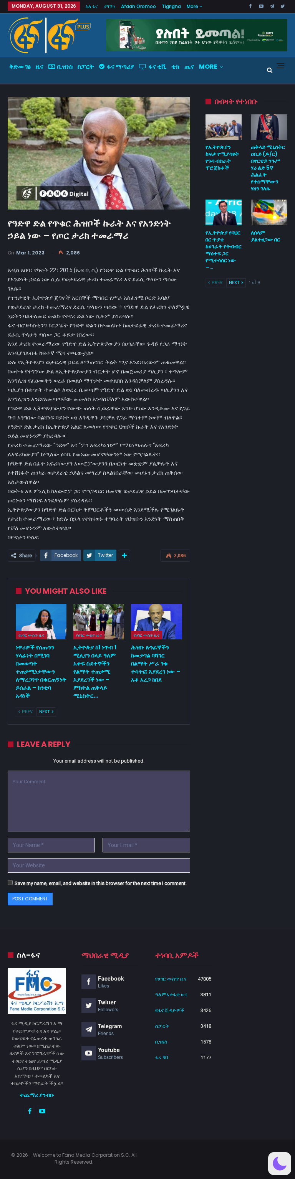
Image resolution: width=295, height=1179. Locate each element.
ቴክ (175, 66)
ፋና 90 (161, 1057)
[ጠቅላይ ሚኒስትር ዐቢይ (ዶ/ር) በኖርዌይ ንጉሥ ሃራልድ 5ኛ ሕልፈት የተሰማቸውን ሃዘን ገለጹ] (269, 127)
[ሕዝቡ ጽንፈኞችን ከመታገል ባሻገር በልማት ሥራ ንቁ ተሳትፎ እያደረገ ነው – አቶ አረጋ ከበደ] (156, 622)
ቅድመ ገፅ (20, 66)
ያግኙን (109, 6)
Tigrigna (171, 6)
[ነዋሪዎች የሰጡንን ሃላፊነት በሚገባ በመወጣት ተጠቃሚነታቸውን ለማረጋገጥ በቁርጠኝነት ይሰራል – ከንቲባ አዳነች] (41, 622)
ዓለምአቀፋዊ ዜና (171, 994)
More (193, 6)
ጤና (189, 66)
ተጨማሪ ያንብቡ (37, 1095)
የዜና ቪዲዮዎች (169, 1010)
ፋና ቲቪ (157, 66)
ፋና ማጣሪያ (120, 66)
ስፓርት (86, 66)
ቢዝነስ (65, 66)
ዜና (39, 66)
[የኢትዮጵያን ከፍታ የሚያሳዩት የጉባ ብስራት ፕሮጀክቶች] (224, 127)
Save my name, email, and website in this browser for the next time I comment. (101, 883)
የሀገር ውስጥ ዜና (31, 635)
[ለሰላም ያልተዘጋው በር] (269, 212)
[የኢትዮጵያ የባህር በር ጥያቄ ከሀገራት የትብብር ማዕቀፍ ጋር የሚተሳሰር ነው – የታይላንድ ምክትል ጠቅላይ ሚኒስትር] (224, 212)
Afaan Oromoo (138, 6)
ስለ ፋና (92, 6)
